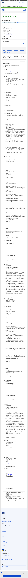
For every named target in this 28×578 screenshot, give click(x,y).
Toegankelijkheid (4, 531)
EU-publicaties (3, 545)
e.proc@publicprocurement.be (11, 474)
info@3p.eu (8, 463)
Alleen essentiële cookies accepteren (15, 576)
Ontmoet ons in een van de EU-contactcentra (7, 559)
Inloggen (20, 2)
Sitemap (3, 536)
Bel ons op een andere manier (5, 556)
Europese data (3, 541)
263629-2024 (18, 22)
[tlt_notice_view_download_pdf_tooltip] (3, 50)
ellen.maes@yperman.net (9, 34)
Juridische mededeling (4, 528)
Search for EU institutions (5, 566)
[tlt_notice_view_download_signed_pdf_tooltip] (23, 43)
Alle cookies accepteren (6, 576)
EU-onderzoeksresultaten (5, 542)
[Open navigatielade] (2, 20)
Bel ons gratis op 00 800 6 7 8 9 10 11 (6, 555)
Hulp (2, 520)
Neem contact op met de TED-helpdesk (6, 521)
